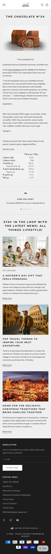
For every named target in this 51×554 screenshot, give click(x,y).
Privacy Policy (8, 499)
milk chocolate (14, 70)
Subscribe (12, 468)
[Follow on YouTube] (17, 520)
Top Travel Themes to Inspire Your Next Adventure (20, 342)
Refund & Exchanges (11, 490)
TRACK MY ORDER (11, 482)
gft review (9, 271)
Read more (7, 298)
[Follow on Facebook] (4, 520)
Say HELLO (7, 486)
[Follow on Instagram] (10, 520)
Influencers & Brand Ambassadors (17, 495)
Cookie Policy (8, 508)
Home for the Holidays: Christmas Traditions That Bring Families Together (24, 409)
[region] (25, 198)
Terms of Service (10, 503)
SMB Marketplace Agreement (15, 512)
